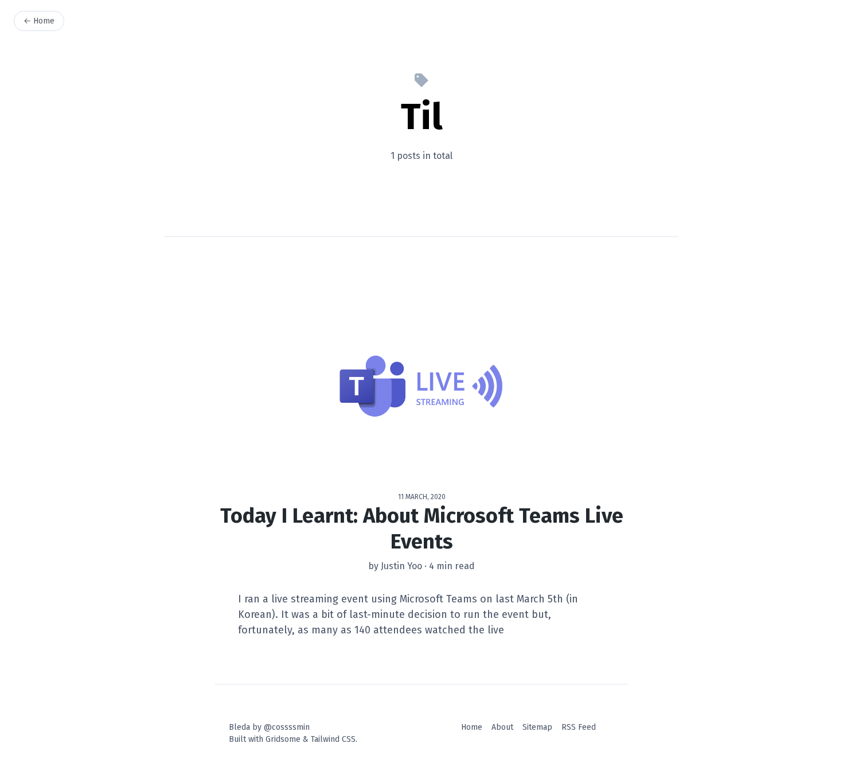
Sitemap (537, 727)
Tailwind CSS (333, 739)
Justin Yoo (401, 566)
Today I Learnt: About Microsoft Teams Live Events (421, 528)
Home (471, 727)
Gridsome (283, 739)
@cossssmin (287, 727)
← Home (39, 21)
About (502, 727)
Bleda (239, 727)
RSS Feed (578, 727)
